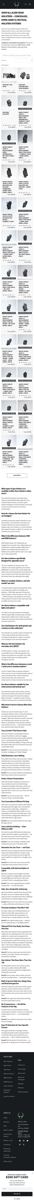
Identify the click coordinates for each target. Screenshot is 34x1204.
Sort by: (3, 60)
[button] (4, 4)
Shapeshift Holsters (7, 1091)
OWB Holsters (8, 1082)
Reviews (6, 1122)
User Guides (22, 1069)
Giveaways (7, 1144)
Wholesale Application (7, 1150)
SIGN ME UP (17, 1194)
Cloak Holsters (8, 1086)
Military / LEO (8, 1140)
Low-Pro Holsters (9, 1096)
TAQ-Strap (7, 1069)
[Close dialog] (32, 1173)
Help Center (22, 1073)
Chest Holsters (12, 47)
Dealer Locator (8, 1130)
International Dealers (8, 1135)
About (5, 1118)
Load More (17, 475)
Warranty (21, 1088)
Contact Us (21, 1065)
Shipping (20, 1083)
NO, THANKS (17, 1199)
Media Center (8, 1161)
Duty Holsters (8, 1061)
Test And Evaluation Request (10, 1156)
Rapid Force (7, 1065)
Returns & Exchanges (21, 1078)
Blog (5, 1126)
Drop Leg (20, 47)
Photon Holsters (9, 1074)
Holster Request (23, 1092)
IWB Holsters (22, 45)
